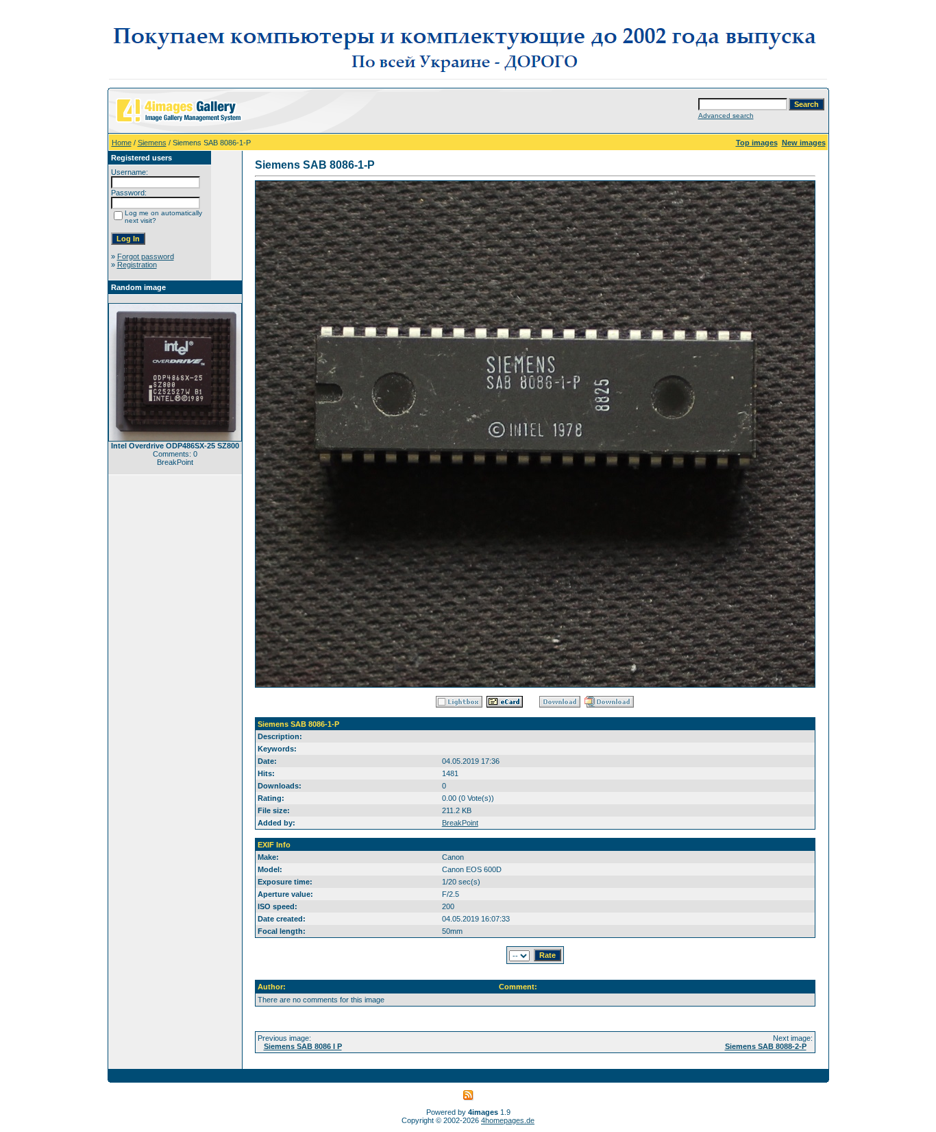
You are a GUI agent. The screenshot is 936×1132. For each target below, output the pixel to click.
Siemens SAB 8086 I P (303, 1046)
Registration (137, 265)
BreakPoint (460, 823)
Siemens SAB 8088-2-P (765, 1046)
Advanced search (726, 115)
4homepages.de (507, 1120)
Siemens (152, 143)
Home (122, 143)
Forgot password (145, 256)
